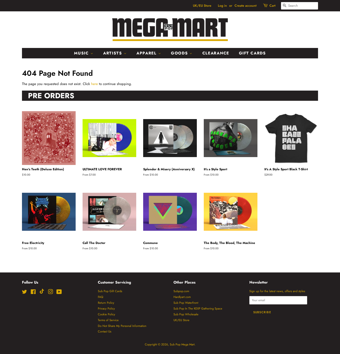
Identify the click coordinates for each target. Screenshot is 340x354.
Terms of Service (108, 320)
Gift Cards (252, 53)
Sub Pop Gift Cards (110, 291)
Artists (113, 53)
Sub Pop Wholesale (185, 314)
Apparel (147, 53)
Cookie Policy (106, 314)
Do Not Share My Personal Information (122, 326)
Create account (246, 5)
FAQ (100, 297)
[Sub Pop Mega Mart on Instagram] (50, 293)
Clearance (215, 53)
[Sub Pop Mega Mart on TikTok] (41, 293)
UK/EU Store (202, 5)
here (94, 83)
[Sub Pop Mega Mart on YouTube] (59, 293)
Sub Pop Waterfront (185, 302)
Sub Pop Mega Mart (182, 344)
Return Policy (106, 302)
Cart (272, 5)
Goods (180, 53)
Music (82, 53)
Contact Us (104, 331)
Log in (222, 5)
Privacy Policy (106, 308)
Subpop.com (181, 291)
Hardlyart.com (182, 297)
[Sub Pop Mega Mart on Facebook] (33, 293)
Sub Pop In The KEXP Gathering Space (197, 308)
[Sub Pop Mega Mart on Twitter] (24, 293)
